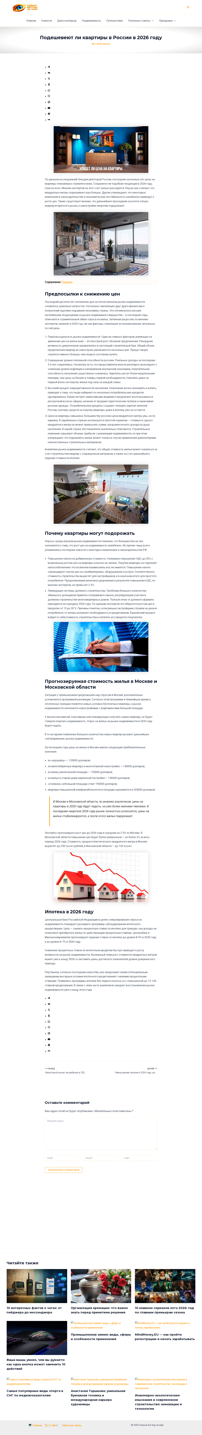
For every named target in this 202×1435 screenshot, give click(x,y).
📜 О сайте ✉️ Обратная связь (63, 1425)
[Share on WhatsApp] (49, 90)
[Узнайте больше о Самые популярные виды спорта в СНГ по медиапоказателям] (37, 1381)
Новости (46, 20)
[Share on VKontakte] (49, 73)
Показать (66, 282)
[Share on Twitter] (49, 78)
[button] (188, 7)
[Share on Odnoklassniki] (49, 84)
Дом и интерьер (67, 20)
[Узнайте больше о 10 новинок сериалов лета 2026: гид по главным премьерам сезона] (165, 1285)
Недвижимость (91, 20)
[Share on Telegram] (49, 67)
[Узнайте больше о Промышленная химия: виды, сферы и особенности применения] (101, 1325)
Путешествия (114, 20)
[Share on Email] (49, 108)
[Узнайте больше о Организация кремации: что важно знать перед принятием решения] (101, 1285)
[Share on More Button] (49, 114)
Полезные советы (139, 20)
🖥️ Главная (35, 1425)
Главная (31, 20)
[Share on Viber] (49, 96)
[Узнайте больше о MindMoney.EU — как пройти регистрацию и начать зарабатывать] (165, 1325)
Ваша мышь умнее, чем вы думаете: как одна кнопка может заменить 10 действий (36, 1364)
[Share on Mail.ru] (49, 102)
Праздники (166, 20)
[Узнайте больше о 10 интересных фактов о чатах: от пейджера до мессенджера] (37, 1285)
